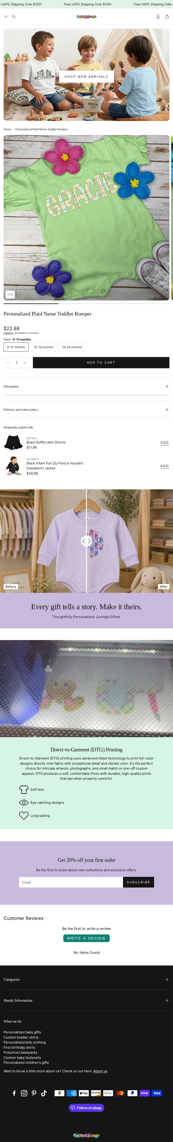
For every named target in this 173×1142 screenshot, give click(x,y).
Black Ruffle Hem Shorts (46, 442)
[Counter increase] (25, 363)
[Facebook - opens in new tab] (14, 1093)
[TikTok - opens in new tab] (44, 1093)
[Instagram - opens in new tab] (24, 1093)
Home (7, 129)
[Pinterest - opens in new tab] (34, 1093)
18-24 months (72, 347)
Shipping (8, 332)
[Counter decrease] (8, 363)
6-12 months (16, 347)
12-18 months (43, 347)
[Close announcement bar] (168, 3)
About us (100, 1071)
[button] (6, 17)
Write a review (86, 938)
